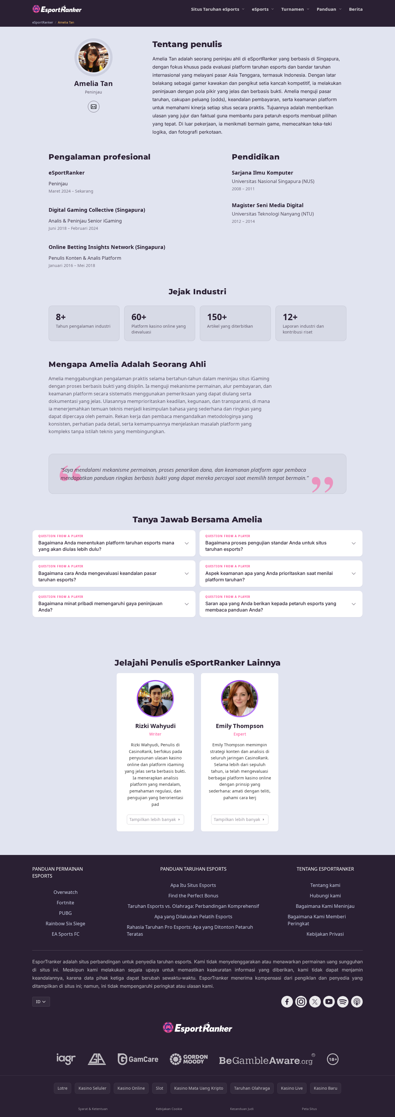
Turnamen (292, 9)
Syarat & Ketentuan (93, 1109)
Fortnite (65, 902)
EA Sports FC (65, 934)
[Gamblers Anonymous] (97, 1059)
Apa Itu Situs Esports (193, 885)
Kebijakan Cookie (169, 1109)
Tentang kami (325, 885)
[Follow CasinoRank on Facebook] (287, 1001)
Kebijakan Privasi (325, 934)
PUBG (65, 913)
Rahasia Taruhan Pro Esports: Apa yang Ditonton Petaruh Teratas (190, 930)
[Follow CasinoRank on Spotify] (343, 1001)
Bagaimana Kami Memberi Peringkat (317, 920)
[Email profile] (93, 106)
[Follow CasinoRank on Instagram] (301, 1001)
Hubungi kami (325, 895)
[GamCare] (138, 1059)
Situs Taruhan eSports (215, 9)
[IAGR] (66, 1059)
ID (38, 1001)
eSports (260, 9)
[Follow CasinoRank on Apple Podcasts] (357, 1001)
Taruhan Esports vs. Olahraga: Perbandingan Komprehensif (193, 906)
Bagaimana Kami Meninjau (325, 906)
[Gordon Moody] (189, 1059)
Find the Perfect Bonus (193, 895)
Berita (356, 9)
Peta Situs (309, 1109)
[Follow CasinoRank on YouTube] (329, 1001)
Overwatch (66, 892)
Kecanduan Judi (242, 1109)
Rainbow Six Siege (65, 923)
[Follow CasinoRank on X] (315, 1001)
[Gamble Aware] (267, 1059)
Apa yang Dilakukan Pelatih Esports (193, 916)
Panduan (326, 9)
